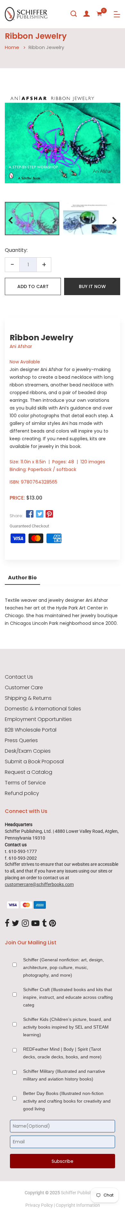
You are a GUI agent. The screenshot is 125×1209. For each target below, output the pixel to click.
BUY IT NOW (92, 286)
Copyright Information (78, 1205)
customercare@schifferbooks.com (39, 884)
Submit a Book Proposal (34, 761)
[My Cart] (99, 13)
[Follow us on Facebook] (30, 514)
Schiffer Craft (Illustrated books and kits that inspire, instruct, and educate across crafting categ (68, 997)
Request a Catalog (28, 772)
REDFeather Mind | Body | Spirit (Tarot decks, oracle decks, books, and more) (62, 1053)
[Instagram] (25, 923)
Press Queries (21, 740)
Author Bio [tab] (22, 577)
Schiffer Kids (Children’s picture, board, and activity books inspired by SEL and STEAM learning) (67, 1027)
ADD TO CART (33, 286)
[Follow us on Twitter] (39, 514)
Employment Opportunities (38, 719)
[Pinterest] (52, 923)
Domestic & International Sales (43, 708)
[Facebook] (7, 923)
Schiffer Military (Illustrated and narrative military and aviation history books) (64, 1075)
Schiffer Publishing (79, 1192)
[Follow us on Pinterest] (49, 514)
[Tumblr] (44, 923)
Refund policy (22, 793)
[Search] (74, 13)
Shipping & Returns (28, 698)
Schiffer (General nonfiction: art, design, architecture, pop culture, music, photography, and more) (63, 967)
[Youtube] (35, 923)
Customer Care (24, 687)
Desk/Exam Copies (28, 751)
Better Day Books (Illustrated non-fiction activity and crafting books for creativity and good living (67, 1101)
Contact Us (19, 677)
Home (12, 47)
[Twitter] (15, 923)
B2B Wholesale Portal (30, 730)
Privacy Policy (39, 1205)
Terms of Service (25, 782)
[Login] (86, 13)
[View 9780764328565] (32, 218)
